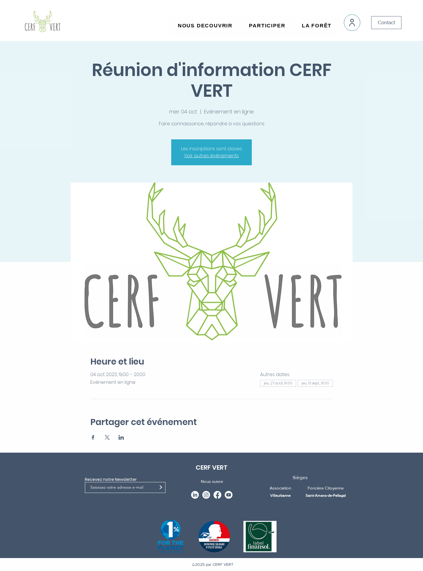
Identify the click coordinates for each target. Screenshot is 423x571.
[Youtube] (229, 495)
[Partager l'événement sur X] (107, 437)
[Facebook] (217, 495)
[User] (352, 22)
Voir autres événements (211, 155)
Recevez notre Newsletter (111, 479)
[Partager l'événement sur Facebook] (93, 437)
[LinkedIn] (195, 495)
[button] (205, 26)
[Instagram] (206, 495)
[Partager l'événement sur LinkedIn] (121, 437)
